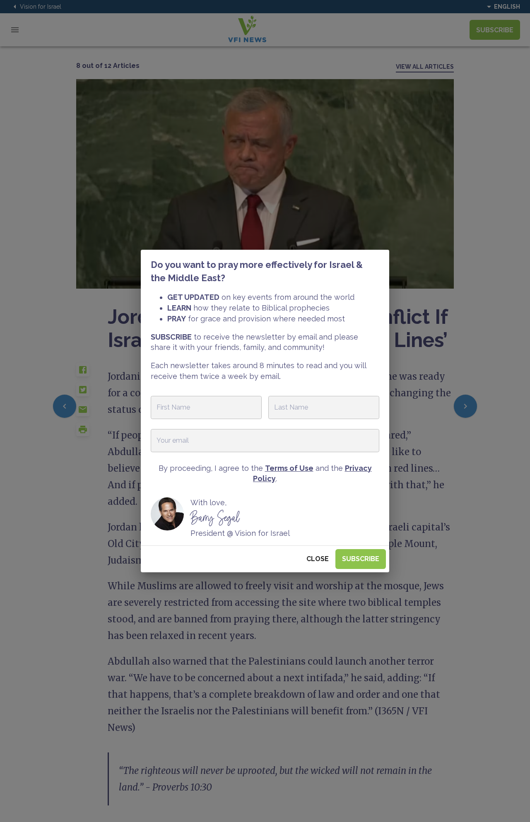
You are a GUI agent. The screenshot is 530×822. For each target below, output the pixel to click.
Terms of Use (289, 468)
